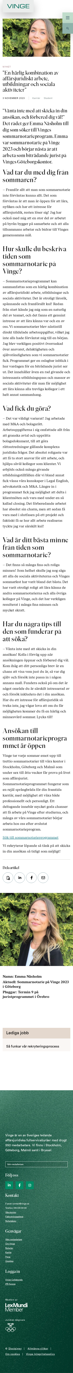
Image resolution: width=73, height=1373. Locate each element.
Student (48, 98)
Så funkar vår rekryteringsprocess (32, 1046)
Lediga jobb (17, 1033)
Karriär (36, 98)
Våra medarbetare (13, 1239)
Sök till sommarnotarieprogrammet (30, 837)
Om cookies (12, 1354)
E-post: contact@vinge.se (17, 1204)
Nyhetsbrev (10, 1221)
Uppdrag (9, 1261)
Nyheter (9, 1248)
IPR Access (10, 1284)
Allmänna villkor (38, 1348)
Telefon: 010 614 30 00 (16, 1208)
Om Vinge (10, 1244)
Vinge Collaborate (14, 1280)
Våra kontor (10, 1212)
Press (7, 1257)
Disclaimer (15, 1348)
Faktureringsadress (14, 1217)
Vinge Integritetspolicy (40, 1354)
